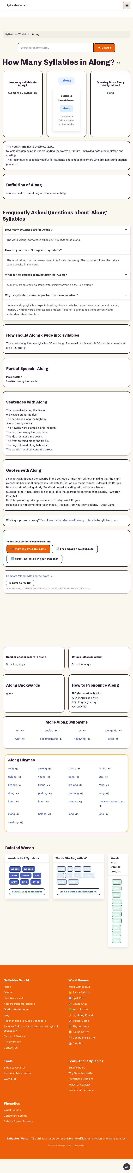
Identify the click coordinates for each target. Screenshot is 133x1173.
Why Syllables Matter (80, 1073)
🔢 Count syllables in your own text (34, 558)
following (80, 739)
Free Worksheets (14, 998)
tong (11, 768)
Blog (6, 1015)
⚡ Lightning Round (80, 1015)
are (87, 869)
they (117, 920)
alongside (111, 730)
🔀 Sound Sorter (78, 1032)
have (117, 901)
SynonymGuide (13, 1026)
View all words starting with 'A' (78, 891)
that (116, 882)
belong (42, 814)
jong (101, 814)
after (111, 739)
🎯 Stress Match (78, 1021)
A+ (126, 1167)
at (60, 875)
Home (7, 987)
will (116, 927)
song (71, 776)
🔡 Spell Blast (76, 998)
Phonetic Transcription (18, 1073)
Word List (10, 1079)
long (71, 814)
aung (102, 793)
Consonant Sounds (15, 1115)
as (77, 869)
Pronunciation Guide (81, 1090)
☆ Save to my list (20, 583)
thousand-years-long (111, 801)
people (28, 869)
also (14, 875)
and (61, 869)
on (18, 730)
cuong (102, 768)
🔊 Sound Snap (77, 1004)
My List (58, 588)
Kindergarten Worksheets (19, 1004)
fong (101, 785)
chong (72, 768)
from (117, 907)
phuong (73, 801)
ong (101, 776)
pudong (43, 793)
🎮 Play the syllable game (28, 549)
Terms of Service (14, 1036)
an (68, 875)
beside (49, 730)
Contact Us (11, 1047)
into (24, 882)
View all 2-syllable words (27, 891)
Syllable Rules (76, 1067)
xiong (11, 814)
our (37, 875)
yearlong (73, 793)
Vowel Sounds (12, 1110)
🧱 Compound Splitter (82, 1037)
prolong (73, 785)
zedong (12, 785)
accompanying (49, 739)
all (77, 875)
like (116, 940)
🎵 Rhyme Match (78, 1026)
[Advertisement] (66, 620)
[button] (126, 5)
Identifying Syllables (80, 1079)
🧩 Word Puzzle (78, 1009)
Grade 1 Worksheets (16, 1009)
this (116, 895)
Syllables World (17, 5)
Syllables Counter (14, 1067)
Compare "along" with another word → (29, 576)
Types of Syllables (79, 1084)
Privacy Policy (12, 1042)
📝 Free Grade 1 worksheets (75, 549)
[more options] (125, 230)
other (25, 875)
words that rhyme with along (66, 520)
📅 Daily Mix (76, 1043)
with (18, 739)
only (14, 882)
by (80, 730)
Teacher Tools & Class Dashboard (25, 1021)
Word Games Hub (79, 987)
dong (11, 793)
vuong (42, 776)
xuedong (13, 822)
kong (41, 801)
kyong (41, 785)
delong (12, 776)
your (117, 914)
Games (8, 992)
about (15, 869)
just (116, 933)
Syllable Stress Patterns (18, 1121)
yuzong (42, 768)
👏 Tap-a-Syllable (79, 992)
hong (11, 801)
